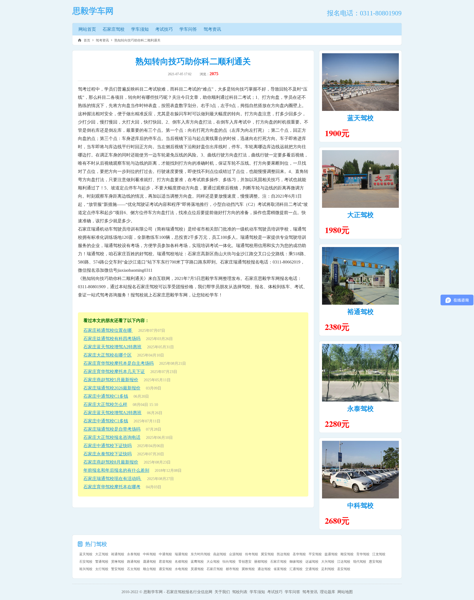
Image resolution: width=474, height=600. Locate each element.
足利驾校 (327, 569)
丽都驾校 (260, 561)
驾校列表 (239, 592)
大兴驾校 (327, 561)
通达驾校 (264, 569)
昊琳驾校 (117, 561)
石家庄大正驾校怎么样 (105, 404)
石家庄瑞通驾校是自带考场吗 (111, 429)
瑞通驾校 (181, 554)
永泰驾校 (360, 408)
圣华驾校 (299, 554)
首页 (87, 40)
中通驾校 (165, 554)
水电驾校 (181, 569)
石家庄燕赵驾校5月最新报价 (110, 379)
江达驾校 (343, 561)
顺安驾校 (347, 554)
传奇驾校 (251, 554)
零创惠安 (245, 561)
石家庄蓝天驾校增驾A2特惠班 (112, 346)
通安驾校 (165, 569)
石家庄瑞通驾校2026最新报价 (111, 388)
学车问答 (188, 29)
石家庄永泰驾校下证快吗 (107, 454)
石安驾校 (85, 561)
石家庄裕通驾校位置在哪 (108, 330)
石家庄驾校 (114, 29)
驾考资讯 (212, 29)
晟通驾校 (149, 561)
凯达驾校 (283, 554)
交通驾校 (311, 569)
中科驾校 (360, 505)
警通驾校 (101, 561)
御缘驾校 (296, 561)
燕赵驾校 (219, 554)
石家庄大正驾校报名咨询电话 (111, 437)
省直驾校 (280, 569)
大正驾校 (360, 214)
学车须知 (140, 29)
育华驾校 (362, 554)
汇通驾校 (296, 569)
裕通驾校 (360, 311)
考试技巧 (164, 29)
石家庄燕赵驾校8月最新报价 (110, 462)
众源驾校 (235, 554)
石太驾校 (133, 569)
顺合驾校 (149, 569)
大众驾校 (213, 561)
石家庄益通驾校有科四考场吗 (111, 338)
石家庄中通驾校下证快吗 (107, 445)
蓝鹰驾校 (197, 561)
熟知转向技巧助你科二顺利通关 (137, 40)
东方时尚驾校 (200, 554)
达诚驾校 (311, 561)
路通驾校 (133, 561)
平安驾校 (315, 554)
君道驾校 (165, 561)
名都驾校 (181, 561)
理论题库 (327, 592)
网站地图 (345, 592)
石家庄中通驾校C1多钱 (105, 396)
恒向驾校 (229, 561)
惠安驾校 (375, 561)
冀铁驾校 (248, 569)
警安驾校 (117, 569)
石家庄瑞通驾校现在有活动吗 (112, 478)
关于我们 (222, 592)
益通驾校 (331, 554)
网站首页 (87, 29)
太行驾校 (101, 569)
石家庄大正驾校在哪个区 (107, 355)
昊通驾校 (197, 569)
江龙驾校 (378, 554)
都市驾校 (232, 569)
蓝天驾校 (360, 118)
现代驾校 (359, 561)
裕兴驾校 (85, 569)
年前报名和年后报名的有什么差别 (116, 470)
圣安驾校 (343, 569)
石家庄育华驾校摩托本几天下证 (114, 371)
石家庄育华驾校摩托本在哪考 (111, 486)
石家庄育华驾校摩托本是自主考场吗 (118, 363)
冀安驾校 (267, 554)
